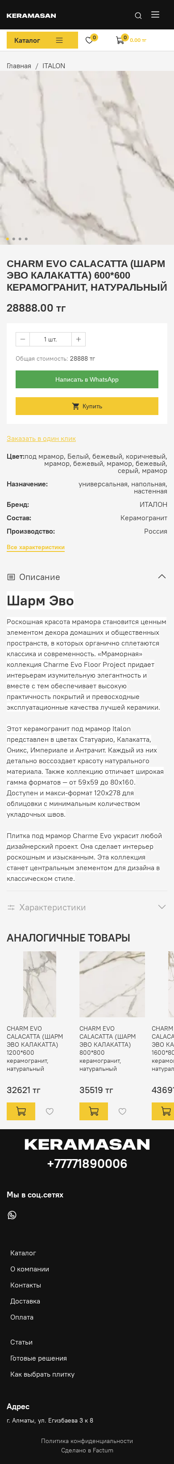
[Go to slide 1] (7, 239)
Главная (19, 65)
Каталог (27, 40)
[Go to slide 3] (20, 239)
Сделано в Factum (87, 1450)
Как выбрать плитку (42, 1373)
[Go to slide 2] (13, 239)
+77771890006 (87, 1164)
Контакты (25, 1284)
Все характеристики (36, 547)
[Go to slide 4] (26, 239)
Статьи (21, 1341)
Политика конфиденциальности (87, 1441)
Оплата (21, 1316)
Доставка (25, 1300)
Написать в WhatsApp (87, 379)
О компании (29, 1268)
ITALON (53, 65)
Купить (92, 406)
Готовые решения (38, 1357)
